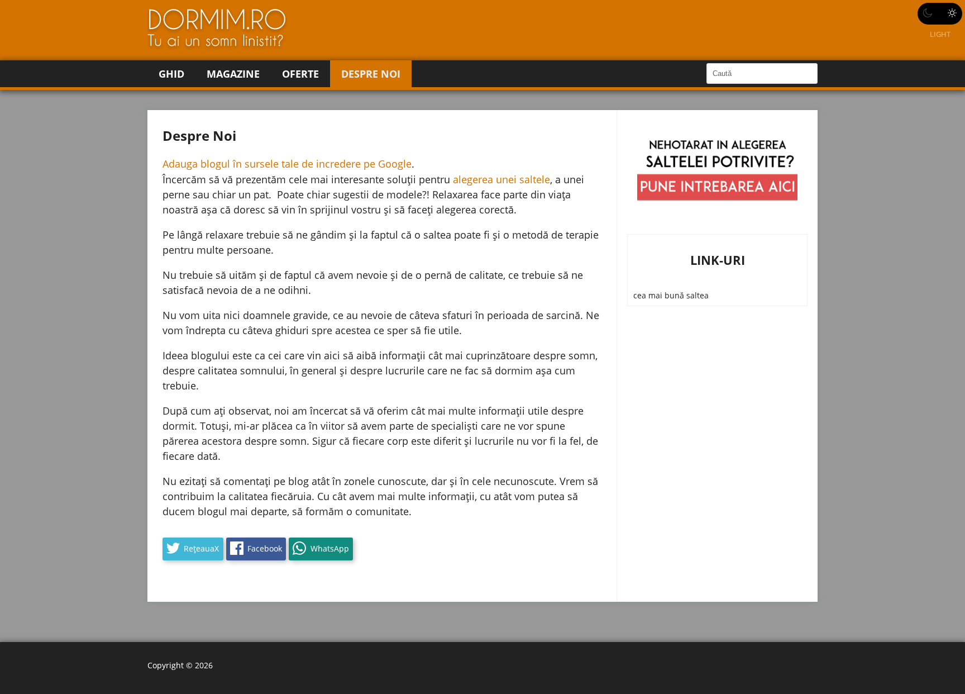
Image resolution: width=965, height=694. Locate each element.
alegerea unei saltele (501, 179)
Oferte (300, 73)
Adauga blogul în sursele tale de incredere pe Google (287, 163)
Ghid (171, 73)
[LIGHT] (940, 14)
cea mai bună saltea (671, 295)
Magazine (233, 73)
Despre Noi (370, 73)
